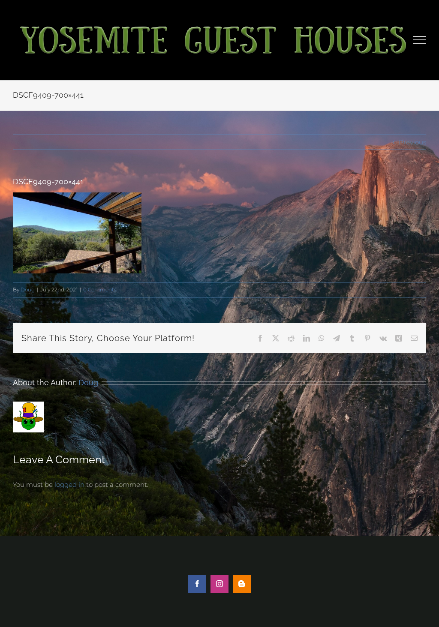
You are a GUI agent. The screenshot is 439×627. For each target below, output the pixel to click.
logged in (69, 484)
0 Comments (100, 289)
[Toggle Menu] (420, 40)
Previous (412, 142)
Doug (28, 289)
